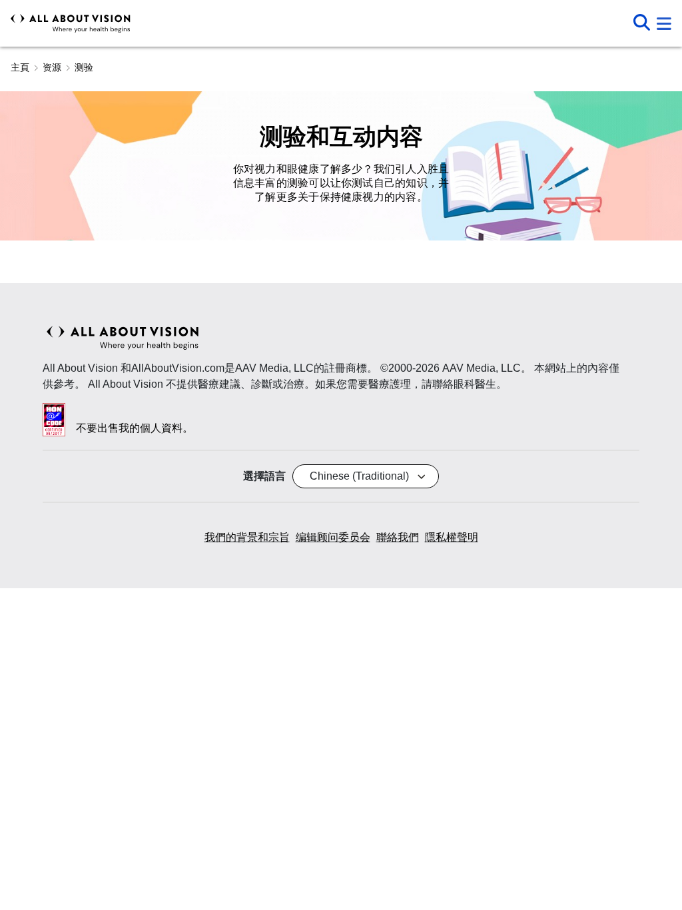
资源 (52, 67)
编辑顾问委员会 (333, 537)
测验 (84, 67)
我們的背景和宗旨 (247, 537)
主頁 (20, 67)
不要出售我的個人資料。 (134, 428)
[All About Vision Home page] (71, 23)
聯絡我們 (397, 537)
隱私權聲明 (451, 537)
